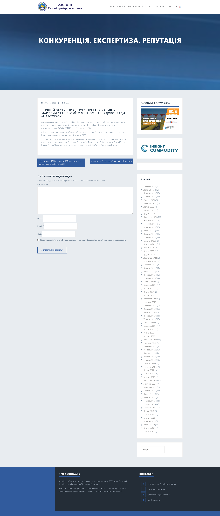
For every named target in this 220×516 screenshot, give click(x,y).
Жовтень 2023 (149, 302)
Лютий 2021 (148, 411)
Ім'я (39, 218)
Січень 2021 (148, 415)
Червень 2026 (149, 193)
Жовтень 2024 (149, 261)
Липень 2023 (149, 312)
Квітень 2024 (149, 282)
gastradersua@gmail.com (159, 495)
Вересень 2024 (150, 265)
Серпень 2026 (149, 186)
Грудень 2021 (149, 377)
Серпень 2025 (149, 227)
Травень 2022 (149, 360)
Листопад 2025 (150, 217)
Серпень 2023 (149, 309)
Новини (67, 103)
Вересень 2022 (150, 346)
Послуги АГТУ (139, 7)
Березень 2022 (150, 367)
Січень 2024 (148, 292)
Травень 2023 (149, 319)
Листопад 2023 (150, 299)
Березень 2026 (150, 203)
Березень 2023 (150, 326)
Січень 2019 (148, 431)
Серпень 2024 (149, 268)
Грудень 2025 (149, 214)
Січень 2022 (148, 374)
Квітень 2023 (149, 323)
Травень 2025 (149, 237)
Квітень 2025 (149, 241)
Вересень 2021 (150, 387)
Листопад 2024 (150, 258)
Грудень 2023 (149, 295)
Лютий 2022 (148, 370)
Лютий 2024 (148, 289)
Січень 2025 (148, 251)
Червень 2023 (149, 316)
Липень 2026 (149, 190)
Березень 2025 (150, 244)
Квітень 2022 (149, 363)
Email (40, 226)
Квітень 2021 (149, 404)
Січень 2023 (148, 333)
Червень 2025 (149, 234)
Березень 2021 (150, 408)
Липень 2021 (149, 394)
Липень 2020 (149, 425)
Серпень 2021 (149, 391)
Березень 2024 (150, 285)
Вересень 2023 (150, 306)
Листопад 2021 (150, 380)
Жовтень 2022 (149, 343)
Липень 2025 (149, 231)
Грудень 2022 (149, 336)
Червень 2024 (149, 275)
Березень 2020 (150, 428)
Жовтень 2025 (149, 221)
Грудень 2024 (149, 254)
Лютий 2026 (148, 207)
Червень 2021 (149, 398)
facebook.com (154, 500)
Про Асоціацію (124, 7)
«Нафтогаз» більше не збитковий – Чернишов (111, 161)
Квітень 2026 (149, 200)
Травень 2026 (149, 197)
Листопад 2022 (150, 340)
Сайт (39, 234)
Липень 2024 (149, 272)
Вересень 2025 (150, 224)
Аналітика (161, 7)
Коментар (42, 185)
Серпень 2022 (149, 350)
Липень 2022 (149, 353)
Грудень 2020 (149, 418)
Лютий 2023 (148, 329)
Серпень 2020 (149, 421)
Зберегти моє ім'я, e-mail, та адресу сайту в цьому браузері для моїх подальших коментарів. (83, 240)
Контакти (172, 7)
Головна (111, 7)
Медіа (151, 7)
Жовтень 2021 (149, 384)
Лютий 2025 (148, 248)
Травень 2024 (149, 278)
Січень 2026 (148, 210)
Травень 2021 (149, 401)
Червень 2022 (149, 357)
